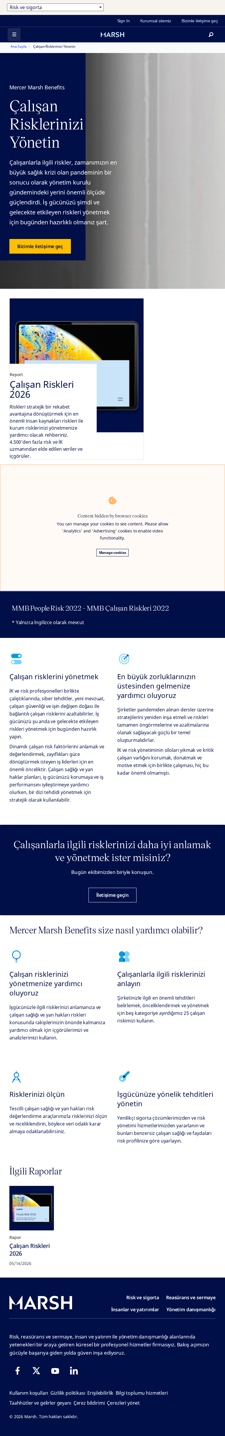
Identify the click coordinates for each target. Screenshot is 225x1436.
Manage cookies (112, 552)
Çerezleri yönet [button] (123, 1403)
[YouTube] (55, 1371)
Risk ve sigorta (142, 1297)
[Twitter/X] (36, 1371)
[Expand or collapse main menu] (14, 34)
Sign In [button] (123, 20)
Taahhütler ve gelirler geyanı (40, 1403)
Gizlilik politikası (67, 1393)
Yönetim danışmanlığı (191, 1309)
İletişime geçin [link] (112, 895)
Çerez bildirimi (89, 1403)
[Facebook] (18, 1371)
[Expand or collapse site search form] (210, 34)
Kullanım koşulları (28, 1393)
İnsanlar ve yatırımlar (135, 1309)
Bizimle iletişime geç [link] (200, 20)
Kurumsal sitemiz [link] (155, 20)
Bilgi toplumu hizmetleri (142, 1393)
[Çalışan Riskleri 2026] (31, 1208)
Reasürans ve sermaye (191, 1297)
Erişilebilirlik (100, 1393)
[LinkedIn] (74, 1371)
